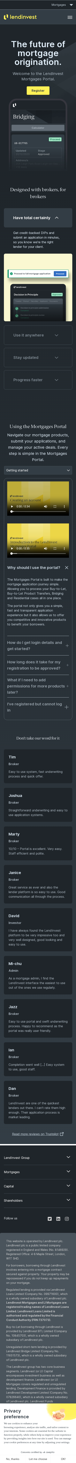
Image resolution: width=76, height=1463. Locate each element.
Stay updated (25, 357)
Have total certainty (31, 217)
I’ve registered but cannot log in (34, 707)
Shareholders (13, 1200)
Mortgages (59, 4)
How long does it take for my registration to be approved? (34, 665)
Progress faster (28, 380)
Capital (9, 1186)
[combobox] (6, 470)
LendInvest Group (17, 1158)
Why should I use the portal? (33, 567)
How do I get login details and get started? (34, 645)
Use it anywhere (28, 335)
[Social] (50, 1218)
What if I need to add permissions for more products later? (36, 686)
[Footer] (70, 17)
